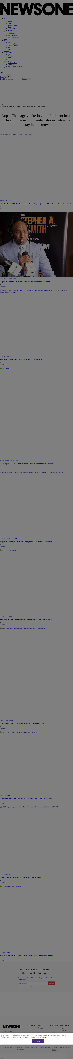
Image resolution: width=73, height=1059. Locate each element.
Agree (38, 1041)
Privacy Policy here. (41, 1037)
